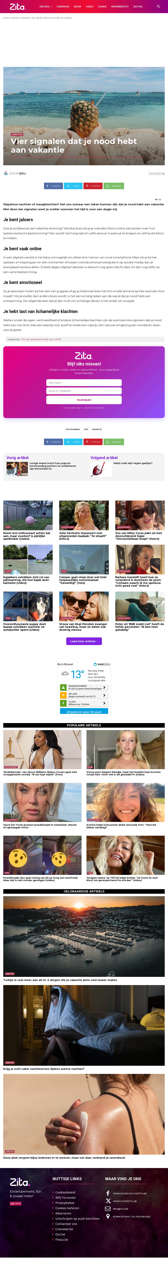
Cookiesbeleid (65, 1192)
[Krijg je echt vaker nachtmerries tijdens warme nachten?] (84, 1025)
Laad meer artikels (82, 641)
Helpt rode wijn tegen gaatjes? (133, 463)
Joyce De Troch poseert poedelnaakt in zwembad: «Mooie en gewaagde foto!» (40, 826)
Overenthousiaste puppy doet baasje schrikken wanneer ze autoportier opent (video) (24, 627)
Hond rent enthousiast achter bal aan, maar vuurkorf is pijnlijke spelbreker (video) (26, 536)
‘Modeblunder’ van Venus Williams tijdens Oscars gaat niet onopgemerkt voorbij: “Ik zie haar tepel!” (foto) (40, 773)
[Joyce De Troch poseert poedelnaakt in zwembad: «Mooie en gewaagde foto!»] (42, 802)
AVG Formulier (65, 1198)
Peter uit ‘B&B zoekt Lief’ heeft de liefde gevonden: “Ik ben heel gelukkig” (139, 627)
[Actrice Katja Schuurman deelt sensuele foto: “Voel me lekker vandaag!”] (125, 802)
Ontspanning (73, 429)
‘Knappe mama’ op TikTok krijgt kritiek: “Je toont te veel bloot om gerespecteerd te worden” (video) (122, 879)
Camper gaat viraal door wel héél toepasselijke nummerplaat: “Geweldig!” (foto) (82, 580)
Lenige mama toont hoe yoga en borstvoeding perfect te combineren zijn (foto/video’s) (53, 466)
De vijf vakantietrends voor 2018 (41, 339)
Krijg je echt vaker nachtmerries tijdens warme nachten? (43, 1068)
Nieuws (15, 17)
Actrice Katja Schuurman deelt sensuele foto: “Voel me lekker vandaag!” (121, 826)
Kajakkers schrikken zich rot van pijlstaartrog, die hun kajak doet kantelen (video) (26, 580)
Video (8, 527)
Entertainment (68, 527)
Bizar (64, 571)
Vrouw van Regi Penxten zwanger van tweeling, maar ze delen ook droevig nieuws (83, 627)
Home (6, 17)
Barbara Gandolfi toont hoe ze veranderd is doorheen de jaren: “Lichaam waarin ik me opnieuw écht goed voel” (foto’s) (138, 581)
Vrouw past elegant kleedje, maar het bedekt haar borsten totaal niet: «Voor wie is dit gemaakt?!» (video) (123, 773)
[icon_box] (126, 1193)
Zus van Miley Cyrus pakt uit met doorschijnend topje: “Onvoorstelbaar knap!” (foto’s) (138, 536)
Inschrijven (84, 399)
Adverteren (63, 1213)
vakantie (97, 429)
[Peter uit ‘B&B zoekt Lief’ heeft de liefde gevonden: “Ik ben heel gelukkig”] (140, 606)
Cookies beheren (67, 1208)
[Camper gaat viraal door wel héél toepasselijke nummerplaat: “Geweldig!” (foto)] (84, 559)
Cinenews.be (64, 1229)
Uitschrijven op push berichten (77, 1219)
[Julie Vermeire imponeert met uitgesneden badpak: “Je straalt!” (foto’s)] (84, 515)
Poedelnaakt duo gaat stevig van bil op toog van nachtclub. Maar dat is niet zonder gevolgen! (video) (40, 879)
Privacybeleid (64, 1203)
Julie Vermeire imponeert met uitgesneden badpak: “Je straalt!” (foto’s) (83, 536)
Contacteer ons (66, 1224)
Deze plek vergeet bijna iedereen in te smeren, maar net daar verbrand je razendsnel (64, 1157)
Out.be (60, 1234)
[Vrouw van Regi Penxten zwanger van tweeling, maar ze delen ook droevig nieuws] (84, 606)
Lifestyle (25, 17)
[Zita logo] (17, 6)
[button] (158, 6)
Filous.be (61, 1239)
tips (86, 429)
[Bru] (6, 173)
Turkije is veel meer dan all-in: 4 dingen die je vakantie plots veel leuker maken (60, 980)
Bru (22, 173)
